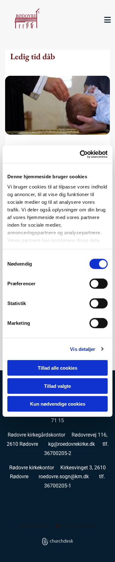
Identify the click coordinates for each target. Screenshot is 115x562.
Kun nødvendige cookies (57, 404)
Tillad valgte (57, 385)
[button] (105, 20)
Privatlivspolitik (33, 525)
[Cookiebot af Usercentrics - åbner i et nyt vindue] (81, 154)
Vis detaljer (82, 349)
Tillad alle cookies (57, 368)
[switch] (98, 284)
